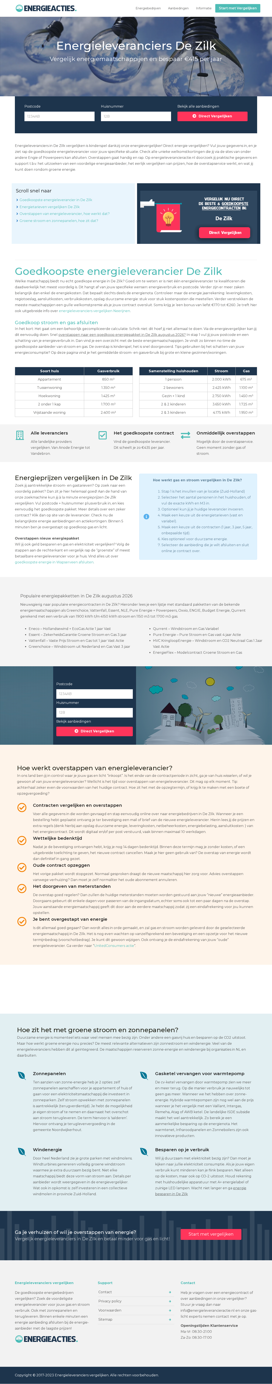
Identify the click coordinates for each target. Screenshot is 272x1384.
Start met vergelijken (211, 1234)
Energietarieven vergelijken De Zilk (50, 207)
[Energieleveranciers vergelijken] (47, 8)
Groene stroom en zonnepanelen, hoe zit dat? (59, 221)
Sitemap (105, 1319)
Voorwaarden (109, 1310)
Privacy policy (110, 1301)
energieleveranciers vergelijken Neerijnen (94, 311)
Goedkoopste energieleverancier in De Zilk (56, 200)
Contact (105, 1292)
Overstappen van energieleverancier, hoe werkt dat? (65, 214)
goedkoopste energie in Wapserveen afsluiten (54, 562)
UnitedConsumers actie (114, 946)
